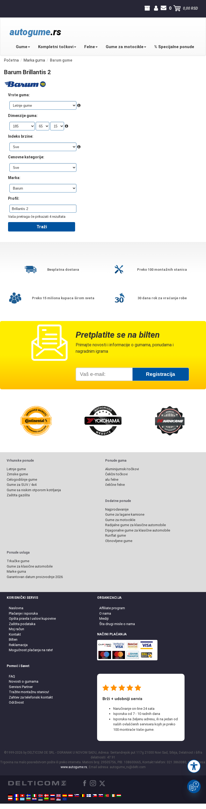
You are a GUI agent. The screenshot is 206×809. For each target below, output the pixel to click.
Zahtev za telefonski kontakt (31, 697)
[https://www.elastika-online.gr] (22, 799)
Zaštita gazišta (18, 495)
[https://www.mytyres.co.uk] (58, 795)
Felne (89, 46)
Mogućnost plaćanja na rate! (31, 650)
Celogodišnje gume (22, 479)
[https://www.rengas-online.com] (89, 795)
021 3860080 (8, 8)
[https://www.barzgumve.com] (28, 799)
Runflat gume (115, 535)
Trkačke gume (18, 561)
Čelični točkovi (116, 474)
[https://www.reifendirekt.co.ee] (40, 799)
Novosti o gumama (23, 681)
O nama (105, 613)
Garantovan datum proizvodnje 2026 (35, 577)
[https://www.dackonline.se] (28, 795)
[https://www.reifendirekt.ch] (22, 795)
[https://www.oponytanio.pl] (10, 799)
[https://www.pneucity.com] (107, 795)
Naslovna (16, 608)
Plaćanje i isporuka (23, 613)
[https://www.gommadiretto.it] (34, 795)
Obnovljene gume (118, 541)
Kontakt (15, 634)
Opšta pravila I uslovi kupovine (32, 618)
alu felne (111, 479)
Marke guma (16, 571)
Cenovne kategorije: (26, 157)
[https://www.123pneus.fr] (16, 795)
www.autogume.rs (74, 767)
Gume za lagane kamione (124, 514)
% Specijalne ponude (174, 46)
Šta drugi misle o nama (117, 624)
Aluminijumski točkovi (122, 469)
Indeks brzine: (20, 136)
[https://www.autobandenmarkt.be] (82, 795)
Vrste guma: (19, 95)
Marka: (14, 178)
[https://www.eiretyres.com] (113, 795)
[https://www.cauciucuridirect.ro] (16, 799)
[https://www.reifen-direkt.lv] (52, 799)
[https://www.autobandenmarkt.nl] (52, 795)
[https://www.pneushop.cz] (95, 795)
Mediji (104, 618)
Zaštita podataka (22, 624)
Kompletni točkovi (55, 46)
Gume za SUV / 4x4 (21, 485)
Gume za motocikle (125, 46)
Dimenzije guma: (23, 115)
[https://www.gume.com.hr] (34, 799)
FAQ (12, 676)
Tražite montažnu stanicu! (29, 692)
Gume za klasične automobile (30, 566)
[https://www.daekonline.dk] (46, 795)
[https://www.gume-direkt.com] (77, 795)
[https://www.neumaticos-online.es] (64, 795)
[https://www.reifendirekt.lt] (46, 799)
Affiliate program (112, 608)
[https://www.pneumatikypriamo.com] (101, 795)
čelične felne (115, 485)
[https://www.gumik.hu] (119, 795)
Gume (21, 46)
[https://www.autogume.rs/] (58, 799)
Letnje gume (16, 469)
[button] (194, 766)
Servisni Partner (21, 687)
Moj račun (16, 629)
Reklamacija (18, 645)
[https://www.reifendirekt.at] (70, 795)
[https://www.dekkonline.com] (40, 795)
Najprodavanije (116, 509)
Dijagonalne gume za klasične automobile (137, 530)
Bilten (13, 639)
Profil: (13, 198)
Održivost (16, 702)
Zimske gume (17, 474)
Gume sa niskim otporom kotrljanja (34, 490)
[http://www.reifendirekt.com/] (64, 799)
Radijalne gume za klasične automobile (135, 525)
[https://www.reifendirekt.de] (10, 795)
